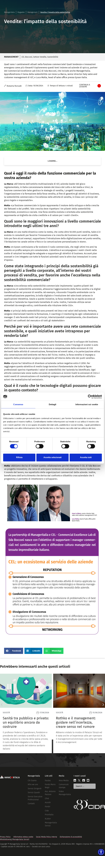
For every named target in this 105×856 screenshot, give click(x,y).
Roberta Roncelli (14, 86)
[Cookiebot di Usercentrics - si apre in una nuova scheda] (90, 397)
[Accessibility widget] (101, 852)
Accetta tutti (86, 457)
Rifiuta (19, 457)
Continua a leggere (84, 86)
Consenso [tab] (18, 404)
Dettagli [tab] (52, 404)
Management (32, 12)
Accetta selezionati (52, 457)
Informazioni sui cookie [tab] (86, 404)
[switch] (39, 446)
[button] (13, 651)
